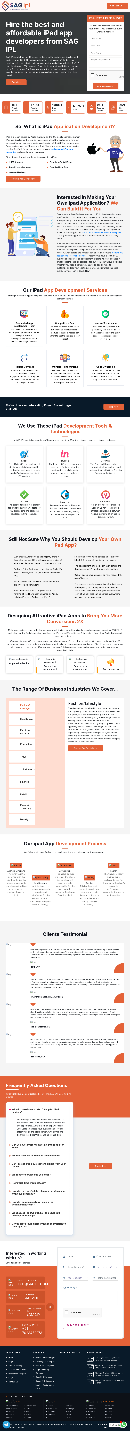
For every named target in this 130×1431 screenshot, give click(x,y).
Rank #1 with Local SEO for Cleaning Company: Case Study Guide (106, 1367)
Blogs (11, 1362)
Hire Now (113, 407)
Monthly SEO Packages (45, 1358)
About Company (15, 1366)
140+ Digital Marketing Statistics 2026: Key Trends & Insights (104, 1359)
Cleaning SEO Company (45, 1362)
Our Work (16, 82)
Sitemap (20, 1427)
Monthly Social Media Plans (45, 1386)
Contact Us (116, 6)
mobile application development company (101, 232)
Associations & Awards (18, 1370)
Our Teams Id (33, 1297)
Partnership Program (17, 1374)
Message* (72, 1287)
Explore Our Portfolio (84, 748)
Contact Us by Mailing (32, 1283)
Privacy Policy (60, 1424)
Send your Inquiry (78, 1325)
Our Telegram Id (34, 1312)
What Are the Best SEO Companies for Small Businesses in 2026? (105, 1374)
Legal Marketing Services (42, 1371)
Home (11, 1358)
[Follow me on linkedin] (116, 1425)
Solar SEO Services (44, 1377)
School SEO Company (45, 1381)
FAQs (11, 1378)
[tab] (39, 1111)
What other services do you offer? (31, 1174)
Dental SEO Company (45, 1366)
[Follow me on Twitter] (110, 1425)
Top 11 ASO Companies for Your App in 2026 (106, 1382)
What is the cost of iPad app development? (36, 1155)
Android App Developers (23, 179)
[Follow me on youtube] (113, 1425)
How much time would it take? (29, 1183)
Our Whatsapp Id (32, 1329)
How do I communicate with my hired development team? (32, 1203)
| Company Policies (75, 1424)
